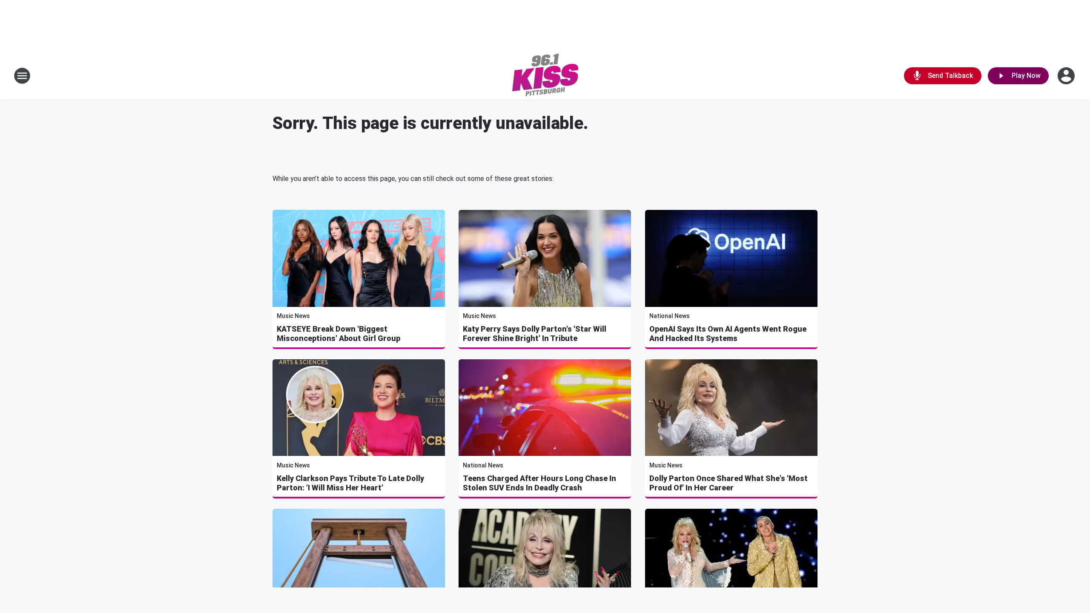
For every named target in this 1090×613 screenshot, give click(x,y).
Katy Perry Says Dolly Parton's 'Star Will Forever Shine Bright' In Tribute (534, 333)
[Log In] (1067, 75)
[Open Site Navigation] (22, 75)
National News (669, 315)
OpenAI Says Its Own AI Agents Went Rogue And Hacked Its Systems (727, 333)
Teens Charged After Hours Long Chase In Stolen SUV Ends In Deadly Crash (539, 483)
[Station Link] (545, 76)
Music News (293, 315)
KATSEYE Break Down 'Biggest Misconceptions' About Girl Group (338, 333)
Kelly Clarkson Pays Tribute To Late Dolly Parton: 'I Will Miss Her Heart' (350, 483)
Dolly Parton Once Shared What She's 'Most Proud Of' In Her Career (728, 483)
